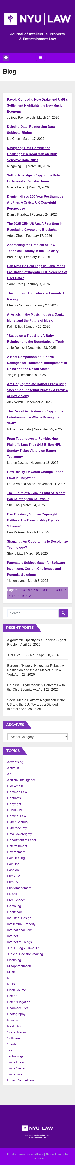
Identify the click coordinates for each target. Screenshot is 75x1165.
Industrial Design (19, 918)
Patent (11, 996)
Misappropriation (19, 966)
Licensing (14, 960)
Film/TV (12, 882)
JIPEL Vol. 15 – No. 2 (22, 655)
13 (56, 590)
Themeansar (37, 1158)
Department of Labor (21, 840)
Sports (11, 1044)
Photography (16, 1014)
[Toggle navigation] (40, 58)
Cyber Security (17, 822)
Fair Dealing (16, 858)
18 (17, 596)
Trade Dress (16, 1062)
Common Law (17, 792)
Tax (9, 1050)
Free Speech (16, 900)
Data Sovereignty (19, 834)
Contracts (14, 798)
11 (47, 590)
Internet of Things (19, 942)
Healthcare (15, 912)
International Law (19, 930)
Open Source (16, 990)
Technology (15, 1056)
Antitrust (13, 768)
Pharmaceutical (18, 1008)
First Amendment (19, 888)
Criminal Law (16, 816)
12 (51, 590)
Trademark (14, 1074)
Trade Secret (16, 1068)
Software (13, 1038)
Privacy (12, 1020)
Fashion (13, 870)
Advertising (15, 762)
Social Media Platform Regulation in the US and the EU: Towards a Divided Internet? (36, 704)
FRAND (13, 894)
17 (13, 596)
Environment (16, 852)
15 (65, 590)
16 (9, 596)
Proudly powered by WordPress (25, 1154)
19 (22, 596)
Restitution (14, 1026)
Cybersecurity (17, 828)
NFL (10, 978)
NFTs (11, 984)
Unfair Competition (20, 1080)
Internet (12, 936)
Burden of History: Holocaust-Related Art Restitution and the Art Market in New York (36, 670)
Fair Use (13, 864)
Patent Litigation (18, 1002)
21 (31, 596)
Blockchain (15, 786)
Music (11, 972)
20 (26, 596)
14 (60, 590)
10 (43, 590)
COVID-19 (14, 810)
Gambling (14, 906)
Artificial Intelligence (21, 780)
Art (9, 774)
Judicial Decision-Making (25, 954)
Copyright (14, 804)
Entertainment (17, 846)
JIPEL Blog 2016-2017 (23, 948)
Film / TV (13, 876)
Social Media (16, 1032)
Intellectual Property (21, 924)
